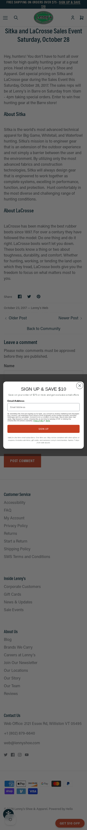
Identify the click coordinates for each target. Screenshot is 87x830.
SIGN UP (43, 428)
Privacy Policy (38, 421)
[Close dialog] (79, 385)
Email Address (15, 400)
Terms (48, 421)
